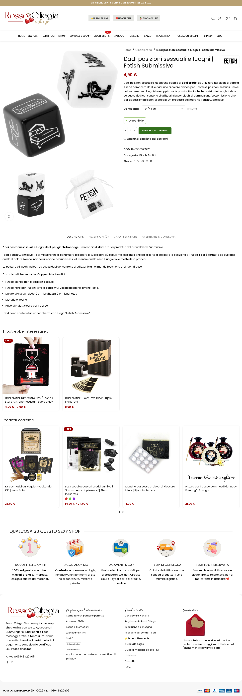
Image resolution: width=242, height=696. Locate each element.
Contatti (130, 661)
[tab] (75, 235)
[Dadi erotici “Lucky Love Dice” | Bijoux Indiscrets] (91, 365)
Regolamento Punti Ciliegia (140, 621)
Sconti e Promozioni (77, 627)
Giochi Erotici (143, 50)
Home (127, 50)
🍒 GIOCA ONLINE (149, 18)
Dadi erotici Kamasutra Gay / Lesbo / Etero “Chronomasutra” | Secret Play (29, 400)
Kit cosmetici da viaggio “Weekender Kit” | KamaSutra (29, 488)
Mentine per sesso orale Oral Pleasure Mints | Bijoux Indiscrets (150, 488)
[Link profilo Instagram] (12, 662)
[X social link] (138, 161)
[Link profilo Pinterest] (143, 161)
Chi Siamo (131, 655)
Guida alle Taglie (134, 644)
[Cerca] (213, 18)
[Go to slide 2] (123, 512)
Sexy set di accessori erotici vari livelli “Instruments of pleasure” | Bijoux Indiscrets (89, 490)
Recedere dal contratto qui (140, 632)
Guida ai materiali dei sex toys (142, 649)
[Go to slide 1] (119, 512)
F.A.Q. (128, 666)
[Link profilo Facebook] (134, 161)
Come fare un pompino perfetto (85, 615)
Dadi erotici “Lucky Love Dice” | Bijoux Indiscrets (88, 400)
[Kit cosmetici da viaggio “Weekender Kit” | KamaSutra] (30, 454)
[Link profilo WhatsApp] (147, 161)
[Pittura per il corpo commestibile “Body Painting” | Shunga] (211, 454)
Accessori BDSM (75, 621)
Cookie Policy (73, 649)
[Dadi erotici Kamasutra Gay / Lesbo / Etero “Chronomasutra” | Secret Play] (30, 365)
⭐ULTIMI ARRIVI (99, 18)
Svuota (193, 109)
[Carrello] (235, 18)
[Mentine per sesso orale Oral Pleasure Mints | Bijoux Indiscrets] (151, 454)
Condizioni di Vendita (137, 615)
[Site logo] (31, 18)
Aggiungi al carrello (155, 130)
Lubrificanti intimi (76, 632)
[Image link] (33, 613)
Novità (69, 638)
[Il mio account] (219, 18)
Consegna (131, 109)
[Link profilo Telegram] (151, 161)
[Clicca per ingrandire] (9, 216)
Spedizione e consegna (138, 627)
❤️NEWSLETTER (124, 18)
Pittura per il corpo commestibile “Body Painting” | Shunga (211, 488)
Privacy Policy (73, 644)
